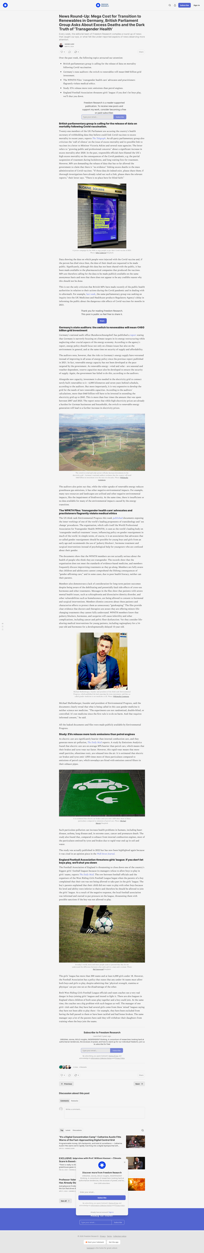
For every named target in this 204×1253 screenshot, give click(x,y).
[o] (135, 1141)
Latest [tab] (68, 1130)
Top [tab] (61, 1130)
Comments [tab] (64, 1101)
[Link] (56, 125)
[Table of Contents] (2, 626)
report (133, 335)
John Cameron (101, 253)
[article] (102, 1144)
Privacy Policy (120, 1205)
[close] (125, 1162)
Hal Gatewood (98, 969)
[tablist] (69, 1100)
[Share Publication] (175, 5)
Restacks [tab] (74, 1101)
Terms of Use (113, 1203)
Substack (90, 1248)
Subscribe (184, 5)
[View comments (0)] (69, 52)
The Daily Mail (94, 742)
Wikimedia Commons (121, 696)
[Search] (169, 5)
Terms (109, 1236)
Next (137, 1084)
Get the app (113, 1242)
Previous (68, 1084)
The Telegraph (99, 138)
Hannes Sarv (69, 44)
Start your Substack (96, 1242)
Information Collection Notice (101, 1205)
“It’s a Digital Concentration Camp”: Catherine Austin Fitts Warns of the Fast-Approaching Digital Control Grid (90, 1138)
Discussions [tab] (77, 1130)
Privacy (103, 1236)
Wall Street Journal (106, 854)
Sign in (197, 5)
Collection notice (119, 1236)
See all (64, 1201)
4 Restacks (83, 1067)
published (118, 518)
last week (91, 294)
